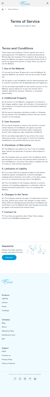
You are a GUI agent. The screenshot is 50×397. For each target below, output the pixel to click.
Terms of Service (8, 363)
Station (5, 302)
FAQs (4, 351)
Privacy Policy (7, 359)
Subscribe (9, 257)
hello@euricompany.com (21, 218)
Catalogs (5, 310)
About (4, 327)
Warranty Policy (8, 331)
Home (4, 306)
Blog (3, 323)
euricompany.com (8, 55)
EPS (3, 339)
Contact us (6, 355)
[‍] (7, 283)
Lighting (5, 298)
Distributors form (8, 335)
